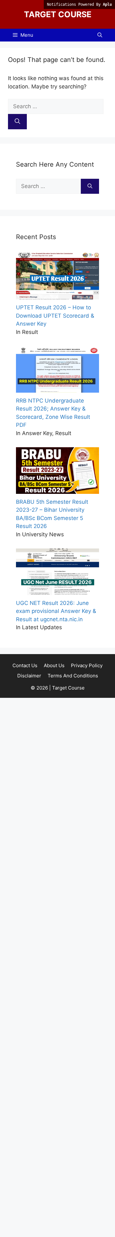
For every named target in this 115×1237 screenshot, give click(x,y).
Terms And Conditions (73, 676)
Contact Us (24, 665)
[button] (100, 35)
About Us (54, 665)
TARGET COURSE (57, 14)
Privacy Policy (87, 665)
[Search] (17, 121)
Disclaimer (29, 676)
